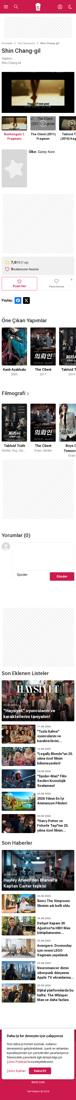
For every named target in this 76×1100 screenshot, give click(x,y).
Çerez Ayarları (16, 1071)
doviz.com (38, 1082)
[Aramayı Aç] (16, 7)
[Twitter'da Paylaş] (26, 300)
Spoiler (22, 575)
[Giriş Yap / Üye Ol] (60, 7)
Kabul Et (40, 1071)
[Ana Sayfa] (38, 7)
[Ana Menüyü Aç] (6, 7)
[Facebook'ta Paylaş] (18, 300)
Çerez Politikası (17, 1061)
